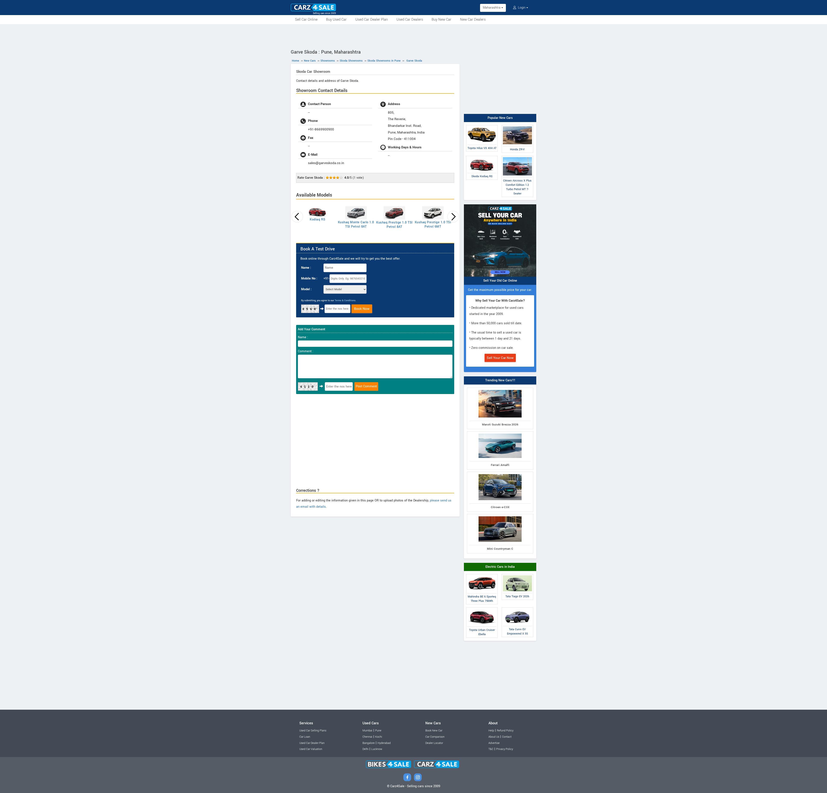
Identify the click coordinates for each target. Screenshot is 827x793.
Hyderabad (384, 743)
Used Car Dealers (409, 19)
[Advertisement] (413, 36)
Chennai (367, 737)
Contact (506, 737)
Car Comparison (435, 737)
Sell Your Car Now (500, 357)
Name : (306, 267)
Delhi (365, 749)
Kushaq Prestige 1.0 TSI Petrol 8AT (394, 224)
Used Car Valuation (310, 749)
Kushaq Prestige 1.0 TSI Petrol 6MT (433, 224)
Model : (306, 289)
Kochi (378, 737)
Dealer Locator (434, 743)
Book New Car (433, 730)
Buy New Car (441, 19)
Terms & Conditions (345, 300)
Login (521, 7)
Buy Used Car (336, 19)
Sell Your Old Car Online (500, 280)
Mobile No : (309, 278)
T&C (490, 749)
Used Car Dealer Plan (371, 19)
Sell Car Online (306, 19)
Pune (378, 730)
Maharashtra (492, 7)
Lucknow (376, 749)
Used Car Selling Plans (312, 730)
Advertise (494, 743)
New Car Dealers (473, 19)
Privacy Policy (504, 749)
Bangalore (368, 743)
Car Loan (304, 737)
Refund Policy (505, 730)
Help (491, 730)
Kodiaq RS (317, 219)
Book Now (362, 308)
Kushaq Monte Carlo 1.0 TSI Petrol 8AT (356, 224)
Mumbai (367, 730)
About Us (493, 737)
